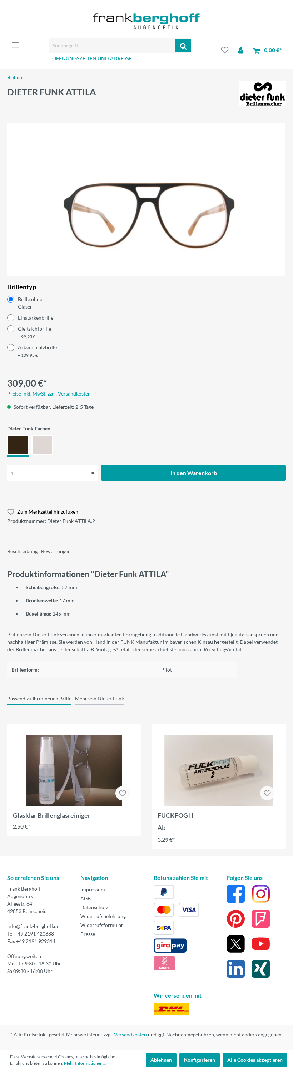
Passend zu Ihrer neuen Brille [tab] (39, 699)
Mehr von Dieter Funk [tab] (99, 699)
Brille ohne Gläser (30, 303)
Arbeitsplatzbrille (37, 351)
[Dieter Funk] (262, 93)
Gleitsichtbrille (34, 332)
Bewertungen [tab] (56, 551)
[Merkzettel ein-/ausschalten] (122, 793)
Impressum (92, 889)
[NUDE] (42, 446)
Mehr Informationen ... (85, 1063)
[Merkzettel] (225, 50)
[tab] (22, 551)
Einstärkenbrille (35, 318)
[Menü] (15, 45)
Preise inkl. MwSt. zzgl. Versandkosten (49, 394)
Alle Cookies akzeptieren (255, 1060)
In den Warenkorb (193, 472)
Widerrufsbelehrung (103, 916)
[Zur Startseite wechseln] (146, 21)
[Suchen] (183, 45)
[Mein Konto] (241, 50)
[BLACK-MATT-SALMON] (18, 446)
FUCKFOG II (175, 815)
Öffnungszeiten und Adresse (91, 58)
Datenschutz (94, 907)
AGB (85, 898)
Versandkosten (130, 1034)
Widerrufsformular (101, 925)
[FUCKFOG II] (219, 770)
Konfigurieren (199, 1060)
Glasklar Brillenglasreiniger (51, 815)
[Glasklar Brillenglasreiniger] (74, 770)
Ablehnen (161, 1060)
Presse (87, 934)
